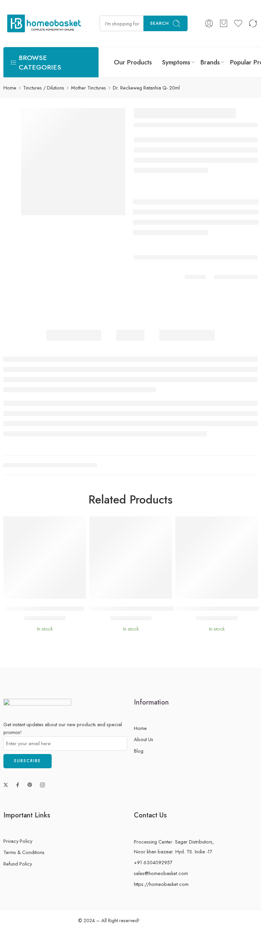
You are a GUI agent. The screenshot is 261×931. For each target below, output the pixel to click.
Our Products (133, 62)
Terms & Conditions (24, 852)
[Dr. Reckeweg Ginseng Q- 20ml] (44, 557)
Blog (138, 750)
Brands (210, 62)
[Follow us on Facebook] (17, 785)
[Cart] (223, 23)
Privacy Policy (17, 841)
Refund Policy (17, 863)
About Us (143, 739)
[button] (24, 592)
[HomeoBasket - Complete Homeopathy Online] (43, 23)
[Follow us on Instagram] (42, 785)
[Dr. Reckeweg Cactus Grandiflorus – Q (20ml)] (130, 557)
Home (9, 87)
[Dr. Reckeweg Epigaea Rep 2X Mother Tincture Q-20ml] (216, 557)
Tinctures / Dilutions (43, 87)
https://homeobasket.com (161, 884)
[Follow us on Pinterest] (30, 785)
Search (159, 23)
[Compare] (65, 592)
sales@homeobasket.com (161, 873)
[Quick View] (51, 592)
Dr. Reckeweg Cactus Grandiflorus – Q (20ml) (147, 608)
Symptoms (176, 62)
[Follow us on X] (5, 785)
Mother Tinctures (88, 87)
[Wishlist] (38, 592)
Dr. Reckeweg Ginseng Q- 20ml (44, 608)
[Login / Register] (209, 23)
